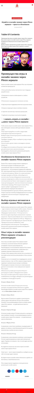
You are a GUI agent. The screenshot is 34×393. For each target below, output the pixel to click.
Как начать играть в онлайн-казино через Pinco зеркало (16, 40)
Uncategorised (17, 18)
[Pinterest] (17, 1)
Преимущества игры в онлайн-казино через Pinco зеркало (16, 38)
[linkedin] (19, 1)
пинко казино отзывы (11, 291)
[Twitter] (15, 1)
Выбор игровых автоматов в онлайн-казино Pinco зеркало (16, 44)
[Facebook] (13, 1)
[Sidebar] (2, 120)
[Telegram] (21, 1)
